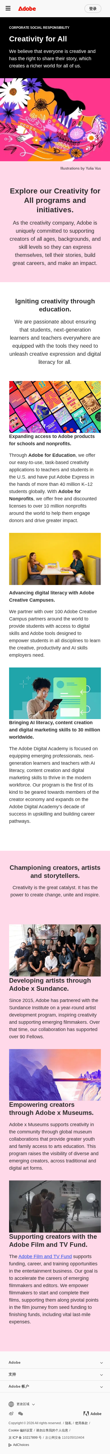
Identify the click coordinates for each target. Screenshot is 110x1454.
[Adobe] (27, 8)
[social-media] (20, 1413)
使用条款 (81, 1423)
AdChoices (21, 1445)
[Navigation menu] (8, 8)
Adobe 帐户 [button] (19, 1386)
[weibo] (11, 1413)
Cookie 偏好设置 (21, 1430)
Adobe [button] (15, 1362)
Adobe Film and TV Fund (45, 1256)
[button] (55, 1404)
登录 (93, 8)
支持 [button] (12, 1374)
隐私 (68, 1423)
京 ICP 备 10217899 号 (25, 1437)
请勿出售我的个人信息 (52, 1430)
